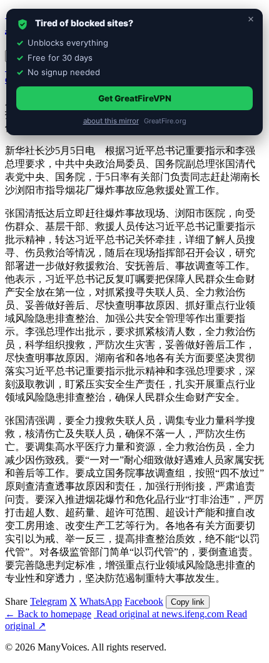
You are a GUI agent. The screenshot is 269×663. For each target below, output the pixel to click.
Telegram (48, 601)
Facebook (143, 601)
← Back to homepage (48, 614)
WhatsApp (100, 601)
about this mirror (111, 120)
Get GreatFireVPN (134, 98)
